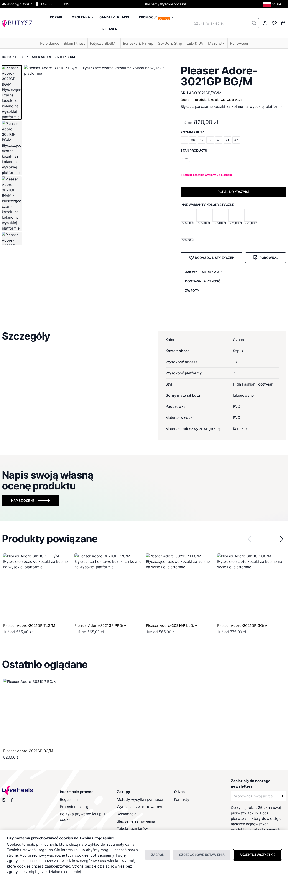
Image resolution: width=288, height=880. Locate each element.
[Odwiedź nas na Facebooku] (12, 800)
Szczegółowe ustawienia (202, 855)
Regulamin (69, 799)
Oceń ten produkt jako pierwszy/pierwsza (212, 99)
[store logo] (17, 23)
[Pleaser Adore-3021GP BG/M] (37, 712)
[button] (274, 4)
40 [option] (219, 140)
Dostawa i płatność (202, 281)
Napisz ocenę (23, 500)
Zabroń (157, 855)
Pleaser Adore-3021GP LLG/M (172, 625)
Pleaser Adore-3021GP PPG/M (100, 625)
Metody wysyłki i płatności (140, 799)
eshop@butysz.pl (20, 4)
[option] (187, 215)
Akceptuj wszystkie (257, 855)
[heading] (144, 336)
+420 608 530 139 (55, 4)
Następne (276, 539)
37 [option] (201, 140)
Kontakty (181, 799)
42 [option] (236, 140)
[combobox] (225, 23)
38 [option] (210, 140)
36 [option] (193, 140)
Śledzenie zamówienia (136, 821)
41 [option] (227, 140)
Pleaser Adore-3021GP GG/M (242, 625)
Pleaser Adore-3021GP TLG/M (29, 625)
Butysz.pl (10, 57)
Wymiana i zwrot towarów (139, 806)
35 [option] (184, 140)
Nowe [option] (185, 158)
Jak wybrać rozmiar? (204, 272)
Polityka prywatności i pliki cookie (83, 817)
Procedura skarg (74, 806)
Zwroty (192, 290)
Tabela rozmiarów (132, 828)
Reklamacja (126, 814)
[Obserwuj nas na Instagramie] (3, 800)
